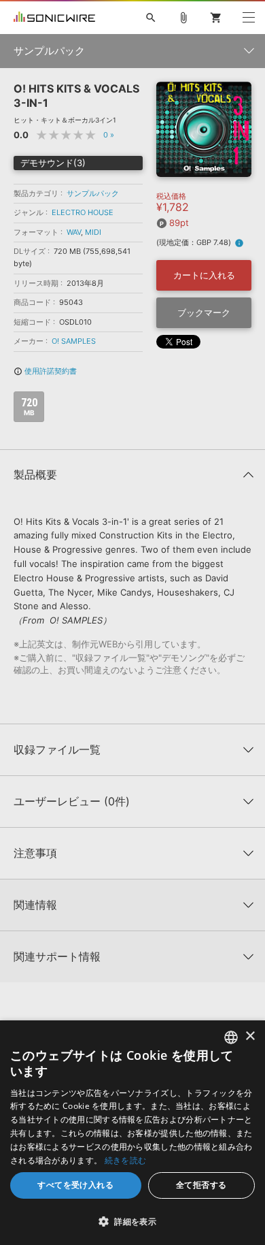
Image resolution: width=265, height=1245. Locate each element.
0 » (108, 135)
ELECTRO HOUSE (82, 212)
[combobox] (231, 1037)
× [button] (250, 1036)
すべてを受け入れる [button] (75, 1185)
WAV (74, 232)
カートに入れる (204, 275)
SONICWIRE (54, 17)
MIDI (93, 232)
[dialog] (132, 1132)
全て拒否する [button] (201, 1185)
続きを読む (126, 1160)
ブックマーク (203, 312)
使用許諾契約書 (45, 371)
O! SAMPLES (74, 341)
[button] (132, 1221)
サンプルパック (93, 193)
